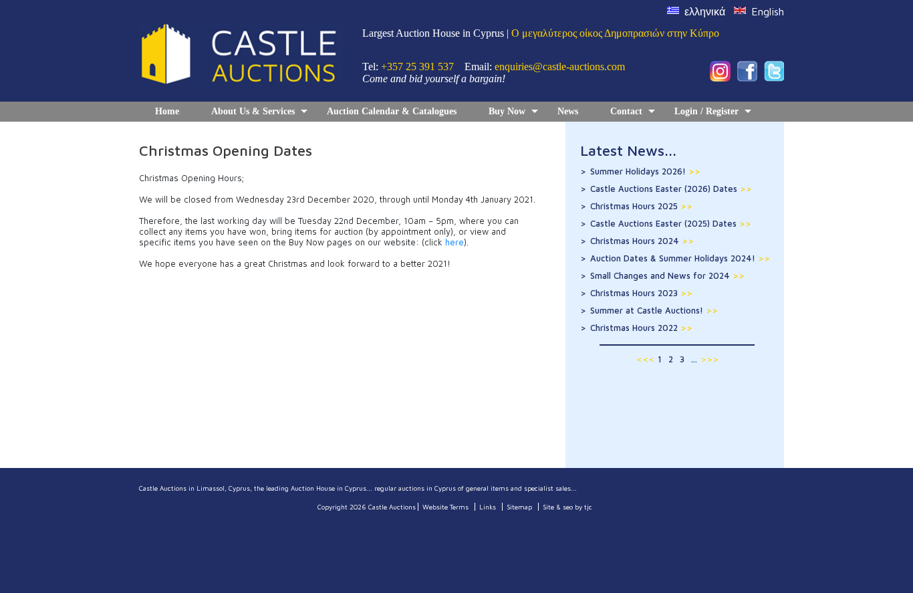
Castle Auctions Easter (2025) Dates (670, 223)
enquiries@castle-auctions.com (560, 66)
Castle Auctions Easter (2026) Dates (671, 188)
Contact (626, 111)
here (454, 242)
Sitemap (519, 507)
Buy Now (507, 111)
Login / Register (706, 111)
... (694, 359)
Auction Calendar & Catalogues (391, 111)
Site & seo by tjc (567, 507)
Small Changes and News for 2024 (667, 275)
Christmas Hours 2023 (641, 292)
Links (487, 507)
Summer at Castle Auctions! (654, 310)
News (567, 111)
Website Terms (445, 507)
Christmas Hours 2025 (641, 206)
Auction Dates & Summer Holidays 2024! (680, 258)
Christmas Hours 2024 (642, 240)
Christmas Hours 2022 (641, 327)
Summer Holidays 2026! (645, 171)
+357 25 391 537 (417, 66)
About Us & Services (253, 111)
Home (167, 111)
